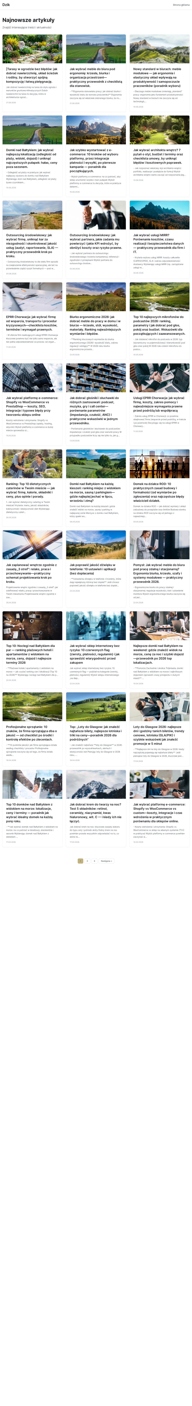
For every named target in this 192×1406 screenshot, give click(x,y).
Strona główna (181, 4)
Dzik (6, 5)
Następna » (106, 861)
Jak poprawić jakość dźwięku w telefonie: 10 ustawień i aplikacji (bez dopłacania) (93, 569)
